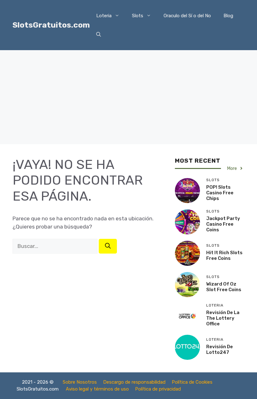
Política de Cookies (192, 382)
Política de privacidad (158, 389)
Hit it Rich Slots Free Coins (224, 255)
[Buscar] (108, 246)
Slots (137, 15)
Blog (228, 15)
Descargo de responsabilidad (134, 382)
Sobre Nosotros (80, 382)
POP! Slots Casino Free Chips (219, 192)
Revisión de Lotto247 (219, 349)
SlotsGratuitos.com (51, 24)
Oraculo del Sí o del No (187, 15)
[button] (98, 34)
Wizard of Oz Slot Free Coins (223, 286)
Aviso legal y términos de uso (97, 389)
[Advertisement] (128, 97)
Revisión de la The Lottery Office (222, 318)
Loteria (104, 15)
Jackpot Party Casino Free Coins (223, 224)
